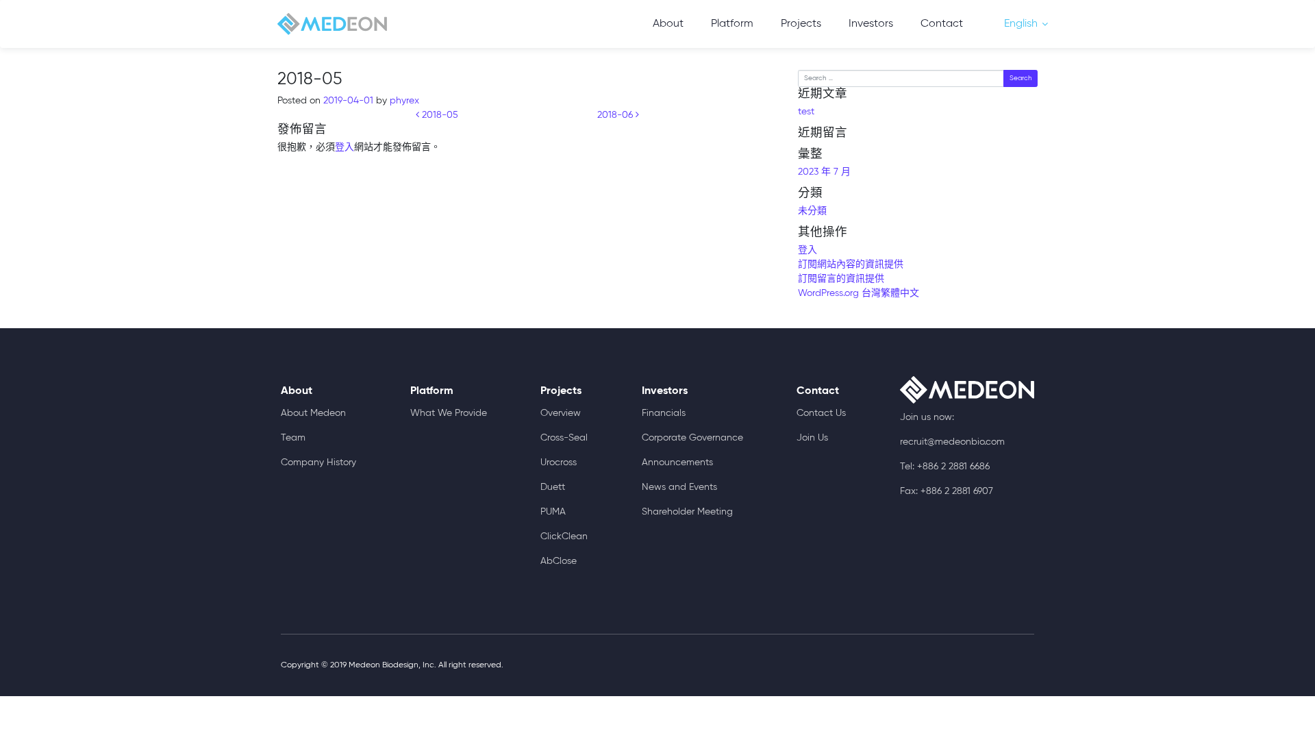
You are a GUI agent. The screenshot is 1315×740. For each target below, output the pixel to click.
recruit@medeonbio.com (952, 442)
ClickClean (564, 536)
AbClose (558, 561)
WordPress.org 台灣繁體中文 (858, 293)
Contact (941, 23)
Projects (801, 23)
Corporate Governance (692, 438)
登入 (344, 147)
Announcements (677, 462)
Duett (552, 487)
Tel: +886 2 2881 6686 (945, 466)
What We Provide (448, 413)
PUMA (553, 512)
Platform (732, 23)
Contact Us (821, 413)
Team (293, 438)
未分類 (812, 211)
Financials (664, 413)
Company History (318, 462)
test (806, 111)
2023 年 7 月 (824, 172)
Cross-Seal (564, 438)
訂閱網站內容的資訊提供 (850, 264)
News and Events (679, 487)
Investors (871, 23)
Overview (560, 413)
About (668, 23)
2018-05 (438, 115)
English (1021, 23)
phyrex (403, 101)
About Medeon (313, 413)
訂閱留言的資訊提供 (841, 279)
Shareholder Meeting (687, 512)
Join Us (812, 438)
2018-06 (616, 115)
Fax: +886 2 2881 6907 (946, 491)
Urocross (558, 462)
